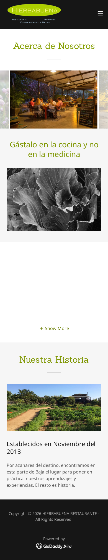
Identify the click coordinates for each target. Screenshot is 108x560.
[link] (34, 13)
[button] (100, 13)
